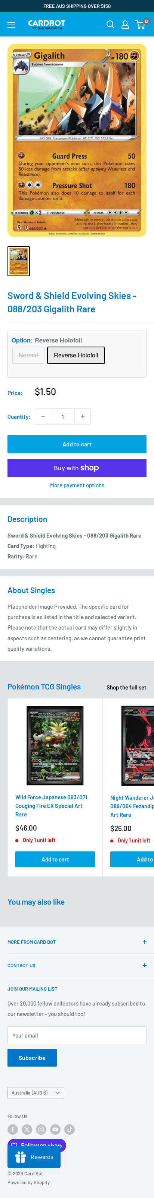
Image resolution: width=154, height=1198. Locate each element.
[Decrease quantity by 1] (43, 416)
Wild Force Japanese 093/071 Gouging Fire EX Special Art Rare (51, 806)
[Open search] (111, 24)
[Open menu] (11, 25)
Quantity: (18, 416)
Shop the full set (127, 687)
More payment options (77, 485)
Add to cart (77, 443)
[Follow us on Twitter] (27, 1129)
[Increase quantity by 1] (82, 416)
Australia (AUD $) (29, 1093)
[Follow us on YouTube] (55, 1129)
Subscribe (32, 1057)
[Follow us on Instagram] (41, 1129)
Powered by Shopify (28, 1182)
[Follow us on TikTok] (69, 1129)
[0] (140, 24)
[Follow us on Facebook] (12, 1129)
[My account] (125, 24)
